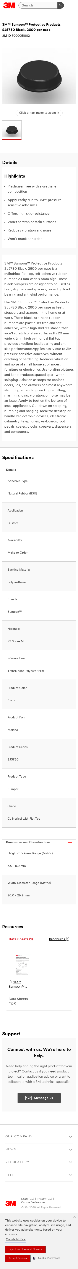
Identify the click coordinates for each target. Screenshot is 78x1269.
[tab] (21, 939)
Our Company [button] (19, 1136)
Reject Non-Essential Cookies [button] (25, 1249)
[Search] (60, 5)
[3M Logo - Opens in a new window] (9, 5)
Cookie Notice (16, 1239)
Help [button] (10, 1175)
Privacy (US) (44, 1199)
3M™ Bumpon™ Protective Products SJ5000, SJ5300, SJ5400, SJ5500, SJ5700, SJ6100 (22, 985)
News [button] (10, 1149)
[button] (46, 1258)
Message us (43, 1098)
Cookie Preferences (33, 1202)
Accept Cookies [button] (18, 1258)
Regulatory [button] (17, 1162)
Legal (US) (27, 1199)
